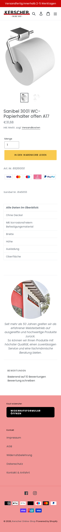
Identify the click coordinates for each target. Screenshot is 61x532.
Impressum (14, 438)
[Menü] (55, 13)
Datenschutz (15, 464)
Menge (8, 138)
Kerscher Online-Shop (24, 521)
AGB (9, 446)
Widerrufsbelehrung (19, 455)
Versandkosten (31, 127)
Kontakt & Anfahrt (18, 472)
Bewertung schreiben (21, 380)
